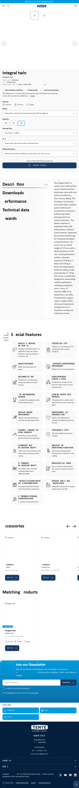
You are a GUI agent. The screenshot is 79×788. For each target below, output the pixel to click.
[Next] (75, 43)
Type (4, 139)
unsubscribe (11, 693)
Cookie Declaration (22, 783)
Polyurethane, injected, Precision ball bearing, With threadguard (26, 113)
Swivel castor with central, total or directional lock (21, 143)
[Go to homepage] (41, 6)
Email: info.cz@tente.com (39, 754)
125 (13, 123)
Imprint (33, 783)
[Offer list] (75, 6)
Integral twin (10, 631)
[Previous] (4, 43)
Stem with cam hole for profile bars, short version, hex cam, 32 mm (27, 154)
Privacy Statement (44, 783)
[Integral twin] (19, 615)
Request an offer (39, 165)
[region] (39, 38)
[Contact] (76, 784)
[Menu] (3, 6)
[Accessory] (19, 549)
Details (32, 96)
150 (21, 123)
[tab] (25, 185)
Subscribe (66, 682)
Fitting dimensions (8, 149)
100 (6, 123)
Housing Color (7, 128)
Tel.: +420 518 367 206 (39, 750)
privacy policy (34, 693)
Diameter (5, 119)
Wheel (4, 109)
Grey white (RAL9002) (12, 133)
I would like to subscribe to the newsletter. (18, 688)
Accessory (9, 565)
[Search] (8, 6)
